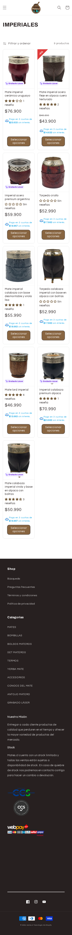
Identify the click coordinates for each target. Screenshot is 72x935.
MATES (11, 627)
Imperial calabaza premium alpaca (51, 391)
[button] (5, 8)
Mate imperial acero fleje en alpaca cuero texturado (53, 96)
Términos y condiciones (22, 595)
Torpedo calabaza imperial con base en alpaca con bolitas (52, 293)
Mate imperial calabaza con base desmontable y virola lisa (18, 294)
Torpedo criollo (49, 195)
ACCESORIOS (16, 677)
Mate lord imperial (17, 389)
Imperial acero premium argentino (17, 197)
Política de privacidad (21, 603)
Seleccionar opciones (19, 141)
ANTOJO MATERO (18, 694)
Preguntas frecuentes (21, 587)
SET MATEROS (16, 652)
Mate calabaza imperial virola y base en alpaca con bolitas (18, 489)
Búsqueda (13, 578)
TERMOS (13, 660)
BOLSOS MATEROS (19, 644)
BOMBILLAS (14, 635)
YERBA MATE (15, 669)
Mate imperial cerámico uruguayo (17, 94)
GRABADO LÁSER (18, 702)
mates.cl (30, 925)
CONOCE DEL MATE (20, 686)
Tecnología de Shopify (43, 925)
